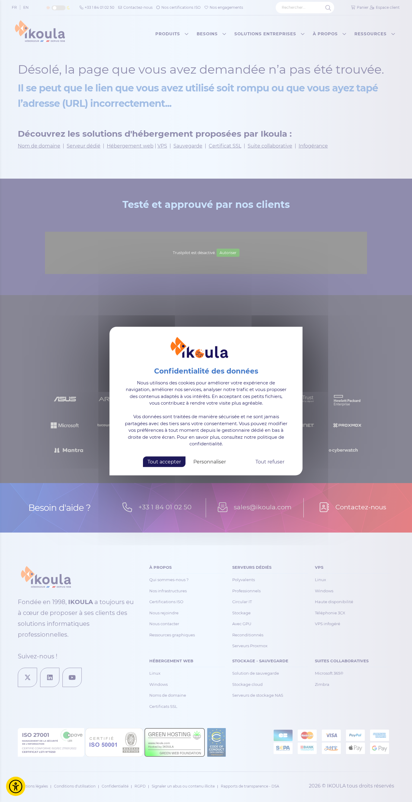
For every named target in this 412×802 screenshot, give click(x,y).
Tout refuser (269, 461)
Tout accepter (164, 461)
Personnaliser (209, 461)
